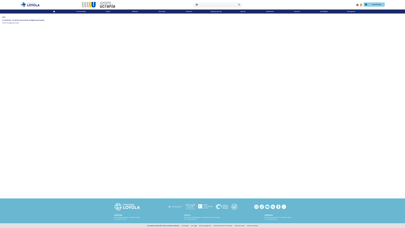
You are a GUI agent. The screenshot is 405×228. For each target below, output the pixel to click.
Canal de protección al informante (223, 225)
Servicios (297, 11)
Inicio (54, 12)
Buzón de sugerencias (205, 225)
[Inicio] (49, 5)
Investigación (351, 11)
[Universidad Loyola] (135, 207)
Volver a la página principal (10, 23)
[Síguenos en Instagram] (256, 207)
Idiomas (243, 11)
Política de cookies (240, 225)
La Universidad (81, 11)
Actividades (324, 11)
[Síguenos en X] (284, 207)
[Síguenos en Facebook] (278, 207)
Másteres (135, 11)
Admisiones (270, 11)
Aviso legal (194, 225)
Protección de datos (252, 225)
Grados (108, 11)
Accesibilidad (185, 225)
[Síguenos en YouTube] (267, 207)
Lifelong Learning (216, 11)
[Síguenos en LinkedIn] (273, 207)
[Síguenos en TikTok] (262, 207)
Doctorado (162, 11)
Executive (189, 11)
